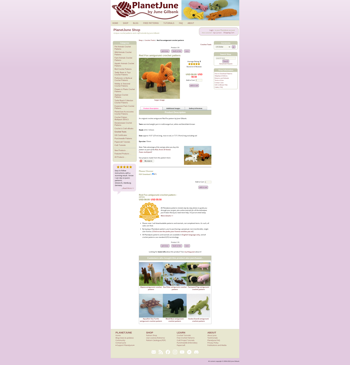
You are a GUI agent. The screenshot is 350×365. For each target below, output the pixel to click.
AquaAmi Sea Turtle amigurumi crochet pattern (151, 320)
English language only (191, 235)
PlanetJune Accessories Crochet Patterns (124, 113)
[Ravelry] (189, 352)
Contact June (219, 82)
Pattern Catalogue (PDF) (156, 340)
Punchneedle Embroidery (187, 342)
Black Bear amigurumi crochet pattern (175, 320)
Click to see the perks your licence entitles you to (172, 231)
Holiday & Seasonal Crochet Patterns (122, 85)
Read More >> (128, 188)
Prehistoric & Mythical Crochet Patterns (123, 79)
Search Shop (225, 54)
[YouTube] (182, 352)
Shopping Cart (228, 32)
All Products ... (120, 157)
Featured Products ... (123, 154)
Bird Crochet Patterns (123, 69)
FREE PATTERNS (151, 23)
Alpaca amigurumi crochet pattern (151, 288)
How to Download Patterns (223, 73)
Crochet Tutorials (184, 335)
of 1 (155, 174)
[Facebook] (168, 352)
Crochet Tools (150, 40)
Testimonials (212, 338)
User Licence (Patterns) (155, 338)
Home (118, 335)
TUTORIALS (168, 23)
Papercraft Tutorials (122, 142)
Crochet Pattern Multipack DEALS (122, 118)
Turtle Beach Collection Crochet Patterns (124, 101)
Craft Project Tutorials (185, 340)
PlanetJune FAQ (213, 340)
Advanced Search (225, 64)
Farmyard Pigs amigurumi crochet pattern (198, 288)
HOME (115, 23)
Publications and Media (216, 345)
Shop (140, 40)
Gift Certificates (121, 135)
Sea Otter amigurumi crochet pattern (175, 288)
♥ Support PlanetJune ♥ (125, 345)
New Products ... (121, 150)
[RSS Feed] (161, 352)
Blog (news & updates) (125, 338)
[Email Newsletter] (153, 352)
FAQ (181, 23)
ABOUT (191, 23)
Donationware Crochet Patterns (123, 124)
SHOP (125, 23)
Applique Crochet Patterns (121, 96)
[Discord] (196, 352)
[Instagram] (175, 352)
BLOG (135, 23)
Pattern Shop (151, 335)
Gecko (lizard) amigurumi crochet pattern (198, 320)
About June (211, 335)
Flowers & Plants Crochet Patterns (125, 90)
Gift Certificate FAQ (221, 85)
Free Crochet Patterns (186, 338)
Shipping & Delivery (221, 76)
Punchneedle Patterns (123, 138)
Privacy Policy (212, 342)
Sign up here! (217, 33)
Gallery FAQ (219, 87)
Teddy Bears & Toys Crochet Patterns (123, 73)
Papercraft (181, 345)
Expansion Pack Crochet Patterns (124, 107)
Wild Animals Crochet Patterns (123, 53)
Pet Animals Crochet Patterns (123, 48)
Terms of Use (219, 80)
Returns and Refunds (222, 78)
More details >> (167, 216)
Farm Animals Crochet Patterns (123, 59)
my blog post (189, 252)
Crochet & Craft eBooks (124, 128)
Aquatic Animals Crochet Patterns (124, 64)
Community (120, 340)
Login (211, 30)
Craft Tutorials (120, 145)
